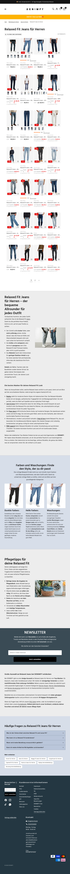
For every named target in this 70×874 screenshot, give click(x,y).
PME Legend (9, 63)
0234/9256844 (32, 824)
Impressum (37, 786)
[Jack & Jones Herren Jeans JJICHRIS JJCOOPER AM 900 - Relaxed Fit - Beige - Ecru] (54, 118)
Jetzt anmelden (35, 659)
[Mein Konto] (56, 9)
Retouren (22, 801)
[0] (63, 9)
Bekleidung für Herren (14, 22)
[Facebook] (7, 800)
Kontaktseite (22, 704)
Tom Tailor (49, 61)
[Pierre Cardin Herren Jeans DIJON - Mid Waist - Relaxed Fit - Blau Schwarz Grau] (13, 83)
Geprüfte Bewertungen (38, 800)
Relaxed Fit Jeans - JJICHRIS (54, 137)
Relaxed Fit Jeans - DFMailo (40, 137)
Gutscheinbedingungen (25, 798)
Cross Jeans (23, 63)
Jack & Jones (37, 98)
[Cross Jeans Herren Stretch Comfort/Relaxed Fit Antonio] (27, 46)
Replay (35, 233)
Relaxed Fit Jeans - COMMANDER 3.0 (13, 65)
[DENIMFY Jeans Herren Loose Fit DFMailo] (40, 118)
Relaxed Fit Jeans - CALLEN (27, 202)
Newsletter (37, 806)
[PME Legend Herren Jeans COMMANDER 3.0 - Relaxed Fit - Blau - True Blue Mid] (40, 46)
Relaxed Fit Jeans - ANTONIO (27, 65)
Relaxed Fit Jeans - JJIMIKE (54, 167)
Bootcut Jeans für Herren (28, 763)
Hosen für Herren (10, 759)
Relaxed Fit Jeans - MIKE (53, 99)
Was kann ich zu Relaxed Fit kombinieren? (20, 738)
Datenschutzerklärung (39, 790)
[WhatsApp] (11, 805)
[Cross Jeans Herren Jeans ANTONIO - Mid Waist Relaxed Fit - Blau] (27, 118)
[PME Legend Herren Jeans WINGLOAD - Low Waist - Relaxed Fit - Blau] (13, 118)
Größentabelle (23, 791)
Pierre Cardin (10, 97)
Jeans (28, 319)
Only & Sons (23, 98)
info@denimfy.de (33, 821)
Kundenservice (25, 782)
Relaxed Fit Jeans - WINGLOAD (13, 137)
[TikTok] (7, 805)
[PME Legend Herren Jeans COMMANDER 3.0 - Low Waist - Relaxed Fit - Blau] (13, 46)
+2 (46, 93)
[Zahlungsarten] (56, 858)
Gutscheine (22, 794)
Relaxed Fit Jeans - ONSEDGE (27, 233)
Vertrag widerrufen (39, 812)
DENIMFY (36, 135)
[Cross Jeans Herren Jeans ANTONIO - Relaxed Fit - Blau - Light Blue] (27, 155)
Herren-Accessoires (13, 688)
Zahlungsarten (23, 804)
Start (6, 22)
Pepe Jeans (22, 201)
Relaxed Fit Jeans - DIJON (13, 99)
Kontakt (21, 786)
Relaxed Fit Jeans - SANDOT (40, 235)
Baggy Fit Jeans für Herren (38, 759)
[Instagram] (11, 800)
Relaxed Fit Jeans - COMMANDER (40, 65)
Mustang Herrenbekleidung (13, 767)
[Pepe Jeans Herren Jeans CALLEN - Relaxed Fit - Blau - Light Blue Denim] (40, 187)
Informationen (40, 782)
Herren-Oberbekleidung (57, 686)
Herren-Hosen (43, 686)
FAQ (20, 789)
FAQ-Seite (32, 702)
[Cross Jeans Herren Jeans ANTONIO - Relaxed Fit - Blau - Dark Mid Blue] (13, 155)
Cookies (36, 809)
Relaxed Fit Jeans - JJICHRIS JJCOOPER (54, 267)
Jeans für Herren (24, 22)
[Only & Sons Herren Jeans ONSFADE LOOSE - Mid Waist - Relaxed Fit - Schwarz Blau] (27, 83)
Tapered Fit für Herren (12, 763)
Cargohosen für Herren (55, 759)
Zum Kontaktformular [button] (31, 850)
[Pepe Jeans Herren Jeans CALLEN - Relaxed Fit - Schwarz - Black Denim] (27, 187)
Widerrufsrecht (38, 796)
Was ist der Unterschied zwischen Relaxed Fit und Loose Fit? (26, 733)
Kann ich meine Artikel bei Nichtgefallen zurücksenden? (25, 747)
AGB (35, 794)
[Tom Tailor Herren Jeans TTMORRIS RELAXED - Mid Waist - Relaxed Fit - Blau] (54, 46)
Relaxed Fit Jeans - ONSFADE (27, 100)
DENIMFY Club (38, 804)
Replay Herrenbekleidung (45, 763)
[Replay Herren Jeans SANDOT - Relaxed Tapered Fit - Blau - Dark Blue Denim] (40, 220)
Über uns (21, 807)
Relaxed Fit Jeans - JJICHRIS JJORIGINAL (40, 100)
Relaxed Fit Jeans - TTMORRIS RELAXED (54, 63)
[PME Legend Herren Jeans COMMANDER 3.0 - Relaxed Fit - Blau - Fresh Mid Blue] (13, 253)
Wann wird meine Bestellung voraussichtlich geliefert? (24, 742)
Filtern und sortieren (14, 34)
